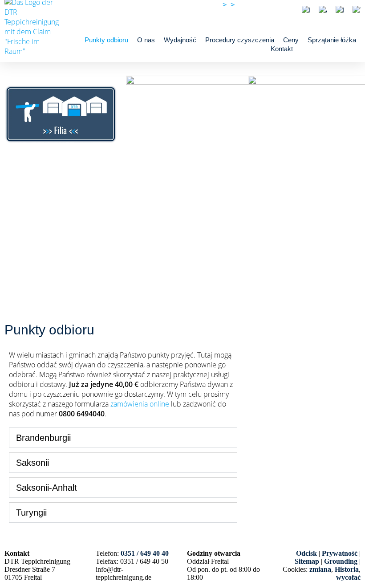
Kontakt (282, 49)
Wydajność (180, 40)
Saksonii (32, 463)
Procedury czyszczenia (239, 40)
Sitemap (307, 561)
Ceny (291, 40)
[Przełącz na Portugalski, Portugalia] (340, 10)
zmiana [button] (320, 569)
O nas (146, 40)
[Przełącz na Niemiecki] (306, 10)
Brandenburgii (43, 438)
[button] (123, 438)
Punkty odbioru (106, 40)
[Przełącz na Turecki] (357, 10)
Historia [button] (347, 569)
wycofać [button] (348, 577)
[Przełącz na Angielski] (323, 10)
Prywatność (339, 553)
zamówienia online (139, 404)
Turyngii (31, 512)
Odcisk (306, 553)
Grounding (340, 561)
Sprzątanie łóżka (332, 40)
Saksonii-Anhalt (46, 487)
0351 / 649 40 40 (262, 4)
